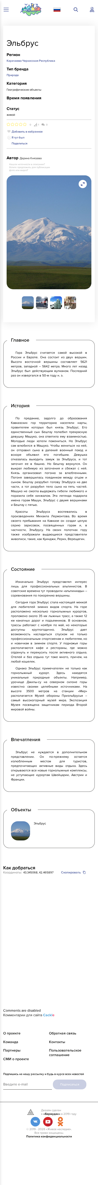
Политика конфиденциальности (49, 1136)
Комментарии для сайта (28, 1015)
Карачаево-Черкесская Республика (31, 61)
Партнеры (12, 1050)
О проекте (12, 1033)
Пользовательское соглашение (65, 1052)
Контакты (57, 1042)
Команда (10, 1042)
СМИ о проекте (16, 1059)
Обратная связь (62, 1033)
